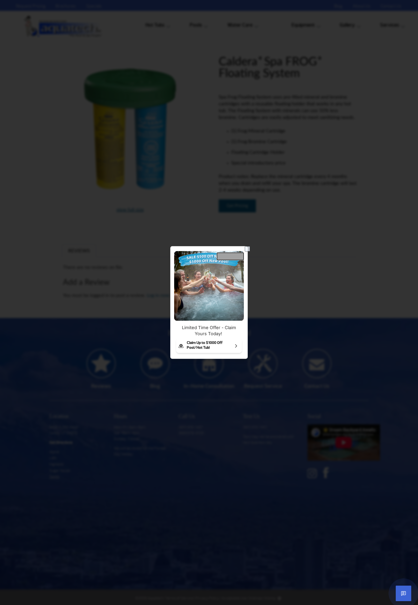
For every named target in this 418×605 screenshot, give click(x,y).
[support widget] (403, 593)
